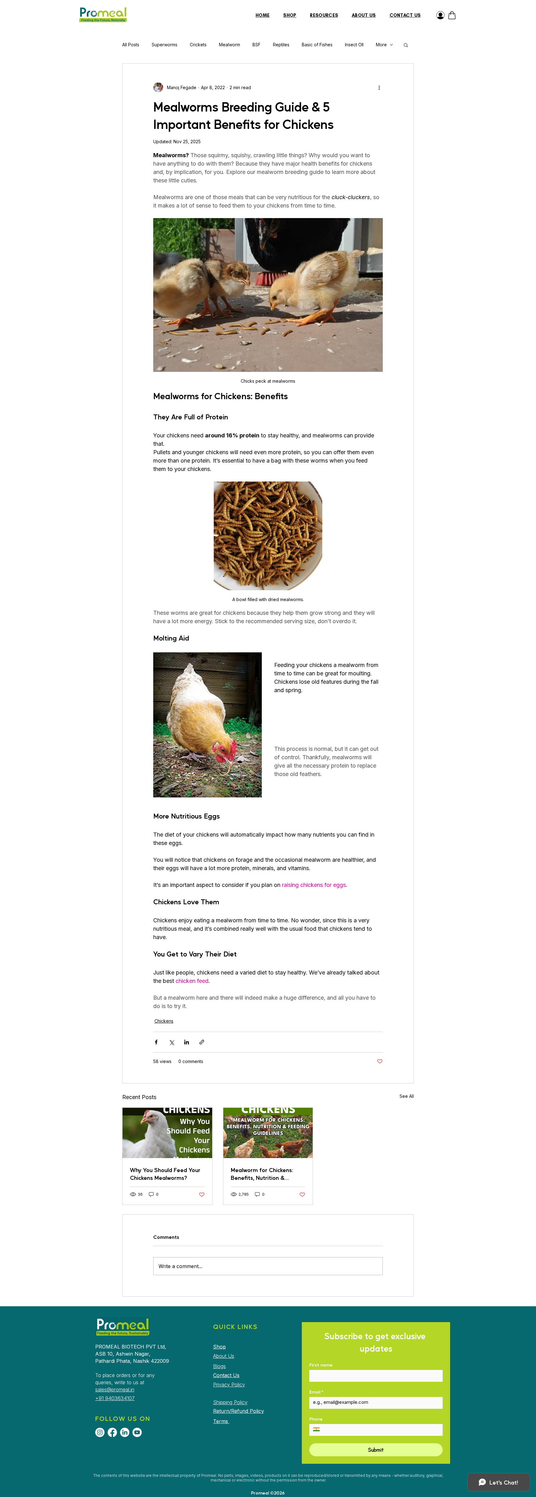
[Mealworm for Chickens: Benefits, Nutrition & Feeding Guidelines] (268, 1133)
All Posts (130, 44)
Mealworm (229, 44)
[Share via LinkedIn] (187, 1042)
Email (316, 1391)
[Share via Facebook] (156, 1042)
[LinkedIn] (124, 1432)
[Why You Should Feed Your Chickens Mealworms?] (167, 1133)
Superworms (164, 44)
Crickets (198, 44)
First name (321, 1364)
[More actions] (379, 87)
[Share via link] (202, 1042)
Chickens (163, 1021)
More (381, 44)
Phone (316, 1419)
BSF (256, 44)
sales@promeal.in (114, 1389)
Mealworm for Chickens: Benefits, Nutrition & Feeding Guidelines (262, 1173)
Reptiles (281, 44)
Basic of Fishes (317, 44)
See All (407, 1096)
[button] (406, 44)
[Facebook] (112, 1432)
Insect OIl (354, 44)
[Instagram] (100, 1432)
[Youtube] (137, 1432)
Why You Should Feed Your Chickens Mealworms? (165, 1173)
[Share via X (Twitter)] (171, 1042)
